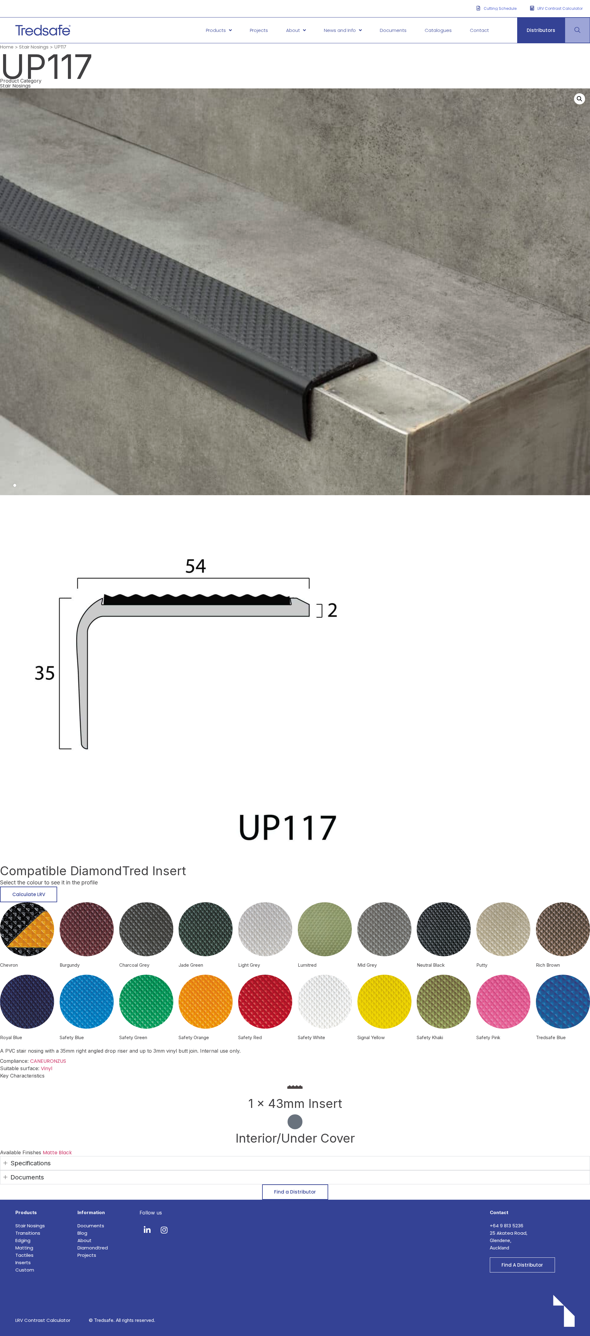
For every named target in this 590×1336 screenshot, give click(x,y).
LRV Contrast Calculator (42, 1320)
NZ (57, 1061)
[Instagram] (164, 1229)
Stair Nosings (34, 47)
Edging (22, 1240)
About (293, 30)
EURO (47, 1061)
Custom (24, 1270)
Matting (24, 1248)
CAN (35, 1061)
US (63, 1061)
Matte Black (57, 1152)
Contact (479, 30)
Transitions (27, 1233)
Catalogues (438, 30)
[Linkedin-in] (147, 1229)
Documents (393, 30)
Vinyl (46, 1068)
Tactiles (24, 1255)
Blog (82, 1233)
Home (7, 47)
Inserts (23, 1262)
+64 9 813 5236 (507, 1225)
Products (216, 30)
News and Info (340, 30)
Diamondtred (92, 1248)
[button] (579, 98)
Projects (259, 30)
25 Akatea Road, (508, 1233)
